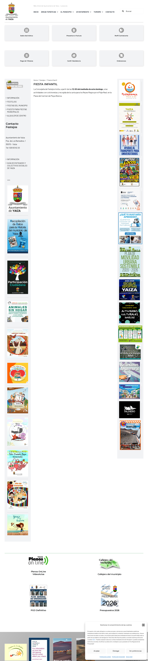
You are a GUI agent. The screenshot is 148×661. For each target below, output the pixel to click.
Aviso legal (129, 656)
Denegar (116, 651)
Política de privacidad (118, 656)
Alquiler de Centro (16, 115)
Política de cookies (105, 656)
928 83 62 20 (14, 148)
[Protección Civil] (130, 422)
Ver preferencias (135, 651)
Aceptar (97, 651)
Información (13, 98)
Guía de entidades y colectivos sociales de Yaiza (17, 165)
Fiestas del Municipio (17, 105)
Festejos (12, 101)
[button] (143, 625)
